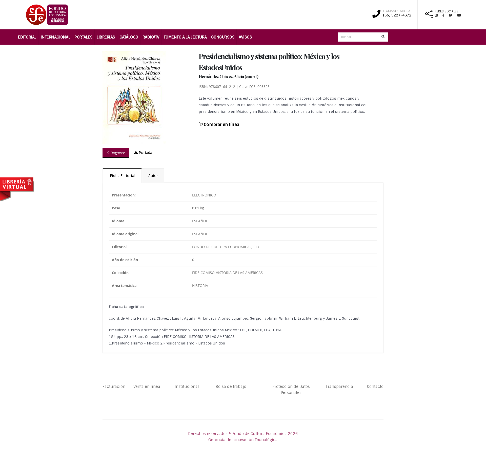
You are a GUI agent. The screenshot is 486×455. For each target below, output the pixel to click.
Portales (83, 37)
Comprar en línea (221, 124)
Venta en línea (146, 386)
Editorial (27, 37)
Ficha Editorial (122, 175)
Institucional (183, 386)
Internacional (55, 37)
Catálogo (128, 37)
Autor (153, 175)
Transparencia (339, 386)
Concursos (223, 37)
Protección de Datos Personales (291, 389)
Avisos (245, 37)
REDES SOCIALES (446, 11)
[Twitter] (453, 15)
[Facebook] (445, 15)
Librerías (106, 37)
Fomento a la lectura (185, 37)
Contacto (375, 386)
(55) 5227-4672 (397, 15)
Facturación (114, 386)
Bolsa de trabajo (231, 386)
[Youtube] (459, 15)
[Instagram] (438, 15)
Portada (145, 152)
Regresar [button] (117, 153)
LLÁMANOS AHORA (396, 11)
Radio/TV (151, 37)
